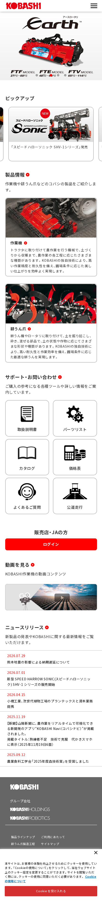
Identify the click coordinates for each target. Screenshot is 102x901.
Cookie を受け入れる (51, 891)
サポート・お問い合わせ (31, 376)
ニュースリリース (24, 627)
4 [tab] (58, 75)
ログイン (51, 544)
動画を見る (17, 564)
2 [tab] (44, 75)
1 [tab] (36, 75)
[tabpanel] (51, 46)
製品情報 (15, 174)
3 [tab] (51, 75)
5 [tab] (65, 75)
